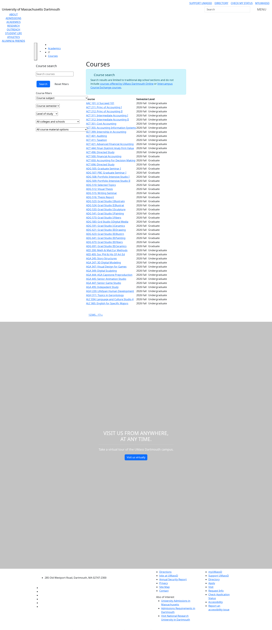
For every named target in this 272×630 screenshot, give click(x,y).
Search (43, 84)
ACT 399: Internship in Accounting (106, 132)
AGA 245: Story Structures (101, 258)
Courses (53, 56)
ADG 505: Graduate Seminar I (103, 168)
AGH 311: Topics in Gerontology (105, 295)
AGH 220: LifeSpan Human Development (110, 291)
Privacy (163, 583)
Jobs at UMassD (168, 575)
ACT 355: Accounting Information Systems (111, 127)
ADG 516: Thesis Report (100, 197)
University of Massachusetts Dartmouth (77, 571)
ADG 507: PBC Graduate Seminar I (106, 172)
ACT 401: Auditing (96, 136)
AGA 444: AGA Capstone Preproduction (109, 275)
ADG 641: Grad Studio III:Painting (105, 238)
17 (99, 315)
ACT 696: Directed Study (100, 164)
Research (13, 25)
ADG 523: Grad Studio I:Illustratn (105, 201)
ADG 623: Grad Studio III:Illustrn (105, 234)
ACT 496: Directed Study (100, 152)
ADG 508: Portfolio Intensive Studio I (107, 176)
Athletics (13, 37)
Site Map (164, 587)
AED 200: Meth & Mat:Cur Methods (107, 250)
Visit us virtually (136, 457)
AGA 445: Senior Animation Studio (106, 279)
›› (102, 315)
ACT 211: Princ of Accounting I (104, 107)
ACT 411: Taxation (96, 140)
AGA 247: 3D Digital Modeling (103, 262)
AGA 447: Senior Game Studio (103, 283)
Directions (165, 572)
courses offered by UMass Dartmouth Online (126, 83)
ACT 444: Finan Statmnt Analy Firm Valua (110, 148)
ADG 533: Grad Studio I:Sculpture (105, 209)
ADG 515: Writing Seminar (101, 193)
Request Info (216, 590)
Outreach (13, 29)
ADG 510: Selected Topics (101, 185)
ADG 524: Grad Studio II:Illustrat (105, 205)
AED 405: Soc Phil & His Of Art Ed (105, 254)
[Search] (247, 9)
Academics (13, 22)
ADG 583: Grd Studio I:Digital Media (107, 221)
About (13, 14)
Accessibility (215, 602)
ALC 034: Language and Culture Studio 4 (109, 299)
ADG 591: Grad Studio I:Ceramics (105, 225)
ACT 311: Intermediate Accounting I (107, 115)
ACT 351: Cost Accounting (101, 123)
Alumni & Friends (13, 41)
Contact (164, 590)
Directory (221, 3)
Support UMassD (200, 3)
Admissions (13, 18)
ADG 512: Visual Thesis (99, 189)
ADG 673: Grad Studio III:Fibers (104, 242)
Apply (211, 583)
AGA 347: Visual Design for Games (106, 266)
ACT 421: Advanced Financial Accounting (110, 144)
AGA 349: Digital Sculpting (101, 270)
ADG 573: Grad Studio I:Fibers (103, 217)
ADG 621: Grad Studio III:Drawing (106, 230)
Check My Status (242, 3)
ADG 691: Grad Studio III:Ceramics (106, 246)
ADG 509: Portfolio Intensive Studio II (108, 181)
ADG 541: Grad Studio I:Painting (105, 213)
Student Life (13, 33)
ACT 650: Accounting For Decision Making (110, 160)
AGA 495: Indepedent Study (102, 287)
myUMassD (262, 3)
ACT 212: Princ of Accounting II (104, 111)
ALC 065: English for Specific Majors (107, 303)
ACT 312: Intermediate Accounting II (107, 119)
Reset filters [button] (62, 84)
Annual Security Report (173, 579)
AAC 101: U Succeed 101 (100, 103)
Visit (210, 587)
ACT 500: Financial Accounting (103, 156)
